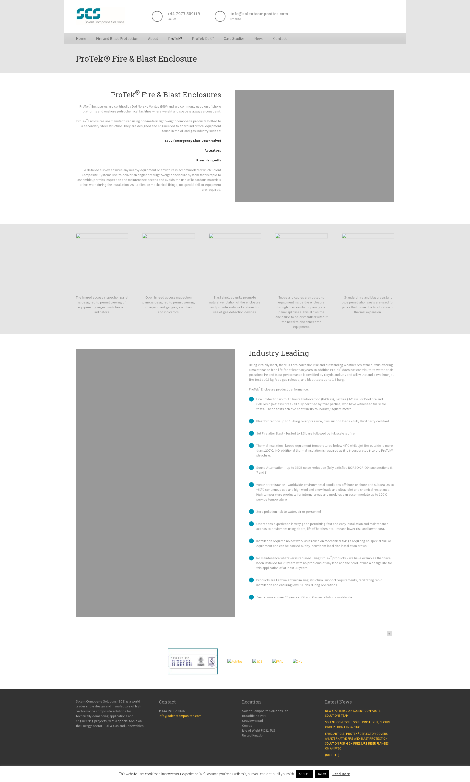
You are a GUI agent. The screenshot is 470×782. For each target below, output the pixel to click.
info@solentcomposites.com (180, 716)
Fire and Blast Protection (117, 38)
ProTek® (175, 38)
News (258, 38)
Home (81, 38)
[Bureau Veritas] (193, 661)
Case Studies (234, 38)
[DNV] (297, 661)
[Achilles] (235, 661)
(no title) (332, 755)
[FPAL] (277, 661)
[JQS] (257, 661)
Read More (341, 773)
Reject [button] (322, 774)
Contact (280, 38)
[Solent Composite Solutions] (100, 24)
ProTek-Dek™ (203, 38)
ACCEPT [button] (304, 774)
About (153, 38)
